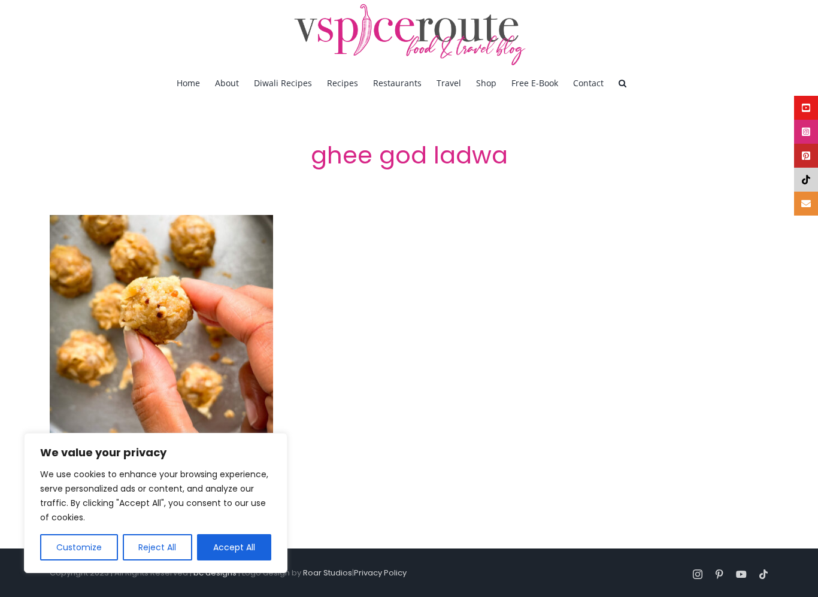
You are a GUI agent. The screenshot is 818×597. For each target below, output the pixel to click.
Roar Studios (327, 572)
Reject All (157, 547)
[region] (155, 503)
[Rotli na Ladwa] (161, 326)
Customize (79, 547)
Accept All (234, 547)
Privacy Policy (380, 572)
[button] (622, 83)
